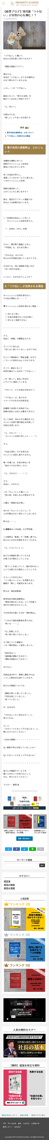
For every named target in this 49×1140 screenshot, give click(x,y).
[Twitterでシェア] (8, 849)
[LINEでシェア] (32, 849)
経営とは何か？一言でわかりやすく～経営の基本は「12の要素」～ (16, 832)
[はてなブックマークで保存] (24, 849)
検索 (42, 865)
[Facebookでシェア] (16, 849)
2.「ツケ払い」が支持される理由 (17, 136)
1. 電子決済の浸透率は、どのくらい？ (19, 132)
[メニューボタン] (3, 3)
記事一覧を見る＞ (24, 838)
